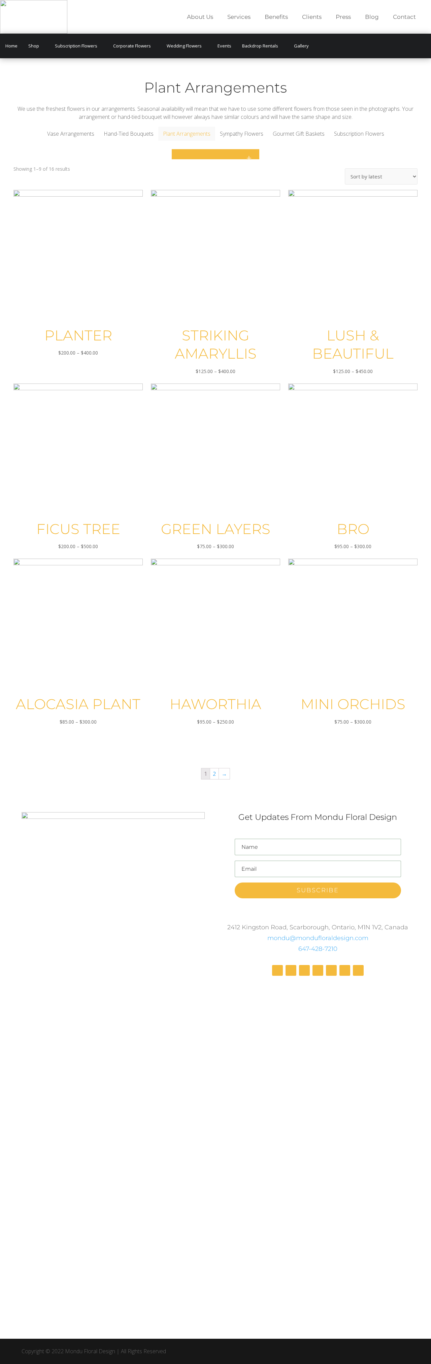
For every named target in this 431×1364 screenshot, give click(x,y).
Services (239, 17)
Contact (404, 17)
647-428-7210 (317, 949)
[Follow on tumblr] (358, 970)
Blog (372, 17)
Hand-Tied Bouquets (129, 133)
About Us (200, 17)
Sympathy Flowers (241, 133)
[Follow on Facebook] (277, 970)
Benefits (276, 17)
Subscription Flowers (359, 133)
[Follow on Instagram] (304, 970)
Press (343, 17)
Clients (312, 17)
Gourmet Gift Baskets (299, 133)
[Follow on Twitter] (317, 970)
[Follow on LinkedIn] (344, 970)
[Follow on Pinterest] (291, 970)
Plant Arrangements (186, 133)
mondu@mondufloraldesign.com (317, 938)
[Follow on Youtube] (331, 970)
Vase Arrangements (70, 133)
